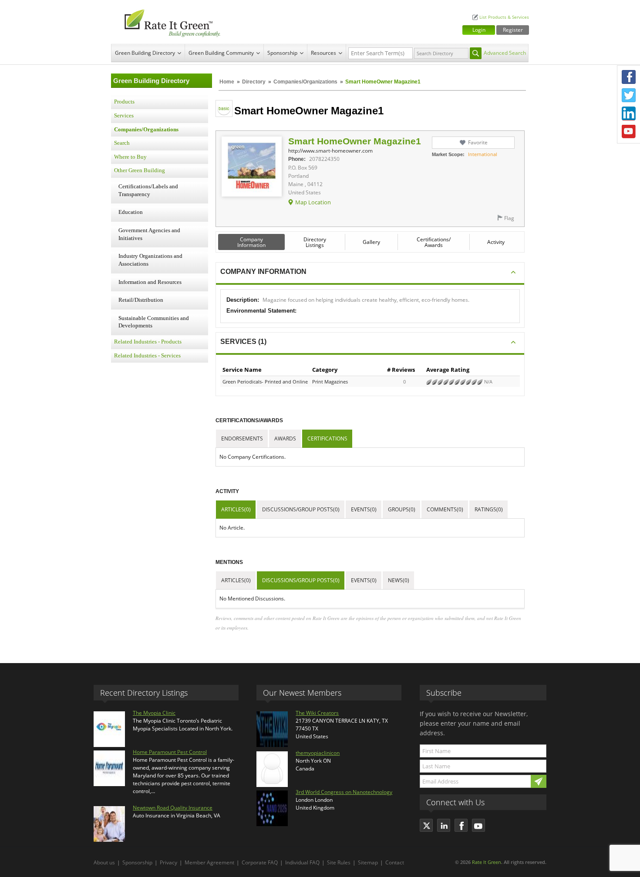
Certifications (327, 438)
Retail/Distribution (140, 300)
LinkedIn (629, 113)
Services (124, 116)
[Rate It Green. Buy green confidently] (167, 22)
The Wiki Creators (317, 713)
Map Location (313, 202)
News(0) (398, 580)
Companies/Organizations (305, 82)
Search (122, 143)
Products (124, 102)
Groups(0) (401, 509)
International (482, 154)
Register (513, 29)
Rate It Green (486, 862)
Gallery (371, 242)
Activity (496, 242)
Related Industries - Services (147, 356)
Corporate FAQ (260, 862)
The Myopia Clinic (154, 713)
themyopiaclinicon (318, 753)
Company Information (251, 242)
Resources (323, 53)
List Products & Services (504, 17)
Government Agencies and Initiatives (149, 234)
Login (478, 29)
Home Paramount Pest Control (170, 752)
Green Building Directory (145, 53)
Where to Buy (130, 157)
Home (226, 82)
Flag (509, 218)
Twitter (629, 95)
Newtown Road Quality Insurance (172, 807)
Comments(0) (445, 509)
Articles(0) (236, 509)
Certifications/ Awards (434, 242)
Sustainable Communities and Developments (153, 322)
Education (130, 212)
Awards (285, 438)
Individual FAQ (302, 862)
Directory (254, 82)
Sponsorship (282, 53)
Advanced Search (505, 53)
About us (104, 862)
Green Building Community (221, 53)
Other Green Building (139, 170)
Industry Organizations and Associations (150, 260)
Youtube (629, 132)
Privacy (168, 862)
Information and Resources (150, 282)
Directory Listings (314, 242)
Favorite (478, 142)
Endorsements (242, 438)
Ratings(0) (489, 509)
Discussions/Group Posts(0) (301, 509)
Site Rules (338, 862)
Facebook (629, 77)
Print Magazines (330, 381)
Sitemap (368, 862)
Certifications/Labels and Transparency (148, 190)
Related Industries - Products (148, 342)
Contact (394, 862)
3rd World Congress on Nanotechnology (344, 792)
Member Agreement (209, 862)
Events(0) (364, 509)
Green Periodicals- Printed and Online (265, 381)
